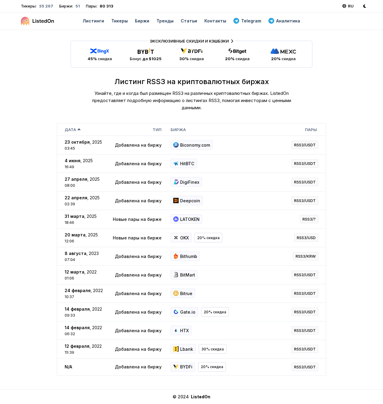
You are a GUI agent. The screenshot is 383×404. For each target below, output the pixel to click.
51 (77, 6)
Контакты (215, 20)
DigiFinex (189, 182)
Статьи (189, 20)
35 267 (45, 6)
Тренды (165, 20)
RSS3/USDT (305, 144)
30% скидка (212, 349)
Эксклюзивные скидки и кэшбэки (189, 41)
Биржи (142, 20)
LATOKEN (190, 219)
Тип (157, 129)
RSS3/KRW (306, 256)
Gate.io (187, 312)
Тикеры (119, 20)
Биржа (178, 129)
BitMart (187, 274)
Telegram (251, 20)
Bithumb (188, 256)
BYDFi (186, 366)
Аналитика (288, 20)
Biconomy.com (195, 145)
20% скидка (208, 238)
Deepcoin (190, 200)
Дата (70, 129)
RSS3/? (309, 219)
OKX (184, 237)
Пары (311, 129)
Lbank (186, 349)
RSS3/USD (306, 237)
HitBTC (187, 163)
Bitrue (186, 293)
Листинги (93, 20)
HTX (184, 330)
